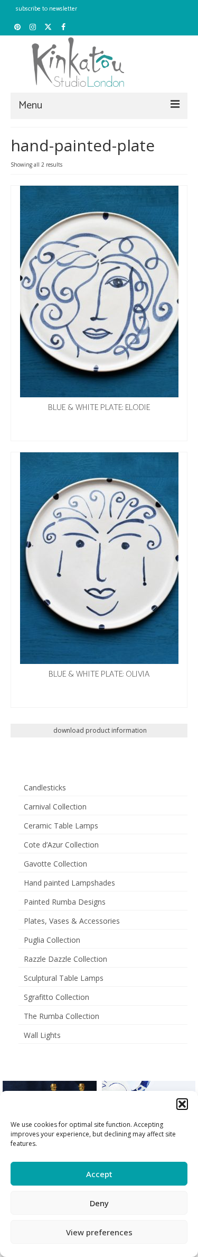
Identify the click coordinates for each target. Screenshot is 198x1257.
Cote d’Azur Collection (61, 845)
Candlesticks (45, 787)
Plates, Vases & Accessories (72, 921)
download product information (99, 730)
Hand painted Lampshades (69, 883)
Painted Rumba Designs (65, 902)
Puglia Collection (52, 940)
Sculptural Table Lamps (63, 978)
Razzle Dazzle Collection (65, 959)
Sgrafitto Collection (56, 997)
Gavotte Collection (55, 864)
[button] (182, 1104)
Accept (99, 1174)
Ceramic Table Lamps (61, 826)
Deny (99, 1203)
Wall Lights (42, 1035)
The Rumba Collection (61, 1016)
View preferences (99, 1232)
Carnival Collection (55, 806)
